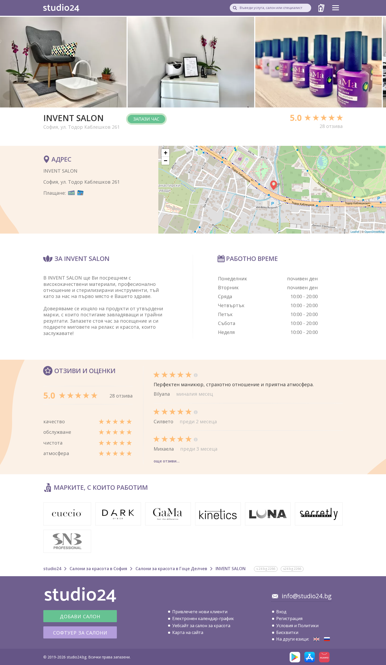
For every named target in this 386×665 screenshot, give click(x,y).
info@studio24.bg (306, 596)
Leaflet (355, 231)
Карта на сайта (187, 632)
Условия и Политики (297, 625)
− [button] (165, 160)
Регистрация (289, 618)
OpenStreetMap (374, 231)
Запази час (146, 119)
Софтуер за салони (80, 633)
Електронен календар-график (203, 618)
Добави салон (80, 616)
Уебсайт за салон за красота (201, 625)
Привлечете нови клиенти (199, 612)
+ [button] (165, 153)
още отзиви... (167, 460)
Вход (281, 612)
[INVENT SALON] (316, 639)
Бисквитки (287, 632)
